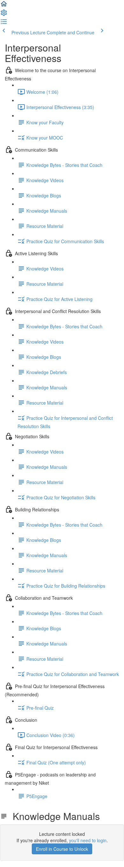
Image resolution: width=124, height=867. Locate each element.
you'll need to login (88, 840)
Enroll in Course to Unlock (62, 849)
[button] (4, 6)
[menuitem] (4, 14)
